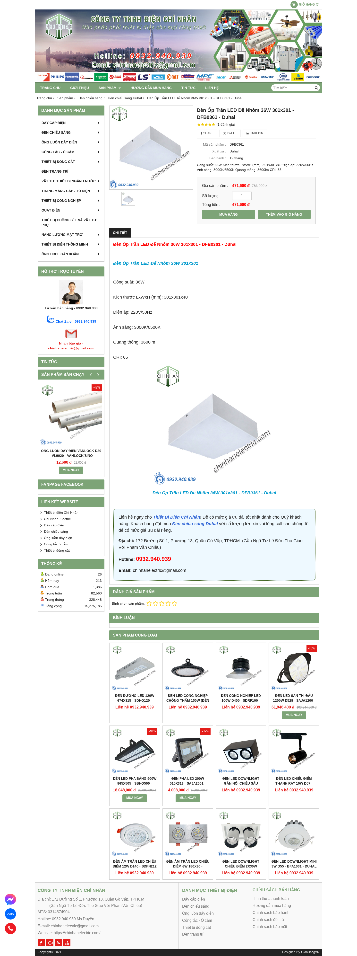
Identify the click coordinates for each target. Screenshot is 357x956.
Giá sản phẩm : (215, 185)
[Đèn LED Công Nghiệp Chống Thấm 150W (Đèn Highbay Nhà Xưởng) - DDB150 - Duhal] (188, 668)
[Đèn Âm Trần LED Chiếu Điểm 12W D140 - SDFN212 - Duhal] (134, 834)
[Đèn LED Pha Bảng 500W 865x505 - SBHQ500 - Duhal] (134, 751)
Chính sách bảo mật (270, 927)
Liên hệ (212, 88)
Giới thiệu (79, 88)
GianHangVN (310, 952)
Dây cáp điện (54, 123)
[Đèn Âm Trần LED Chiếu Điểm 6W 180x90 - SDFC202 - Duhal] (188, 834)
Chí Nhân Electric (57, 519)
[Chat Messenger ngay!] (10, 899)
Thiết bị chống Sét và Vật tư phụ (69, 222)
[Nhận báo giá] (71, 338)
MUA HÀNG (228, 214)
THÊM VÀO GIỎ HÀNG (284, 214)
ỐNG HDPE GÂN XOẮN (60, 254)
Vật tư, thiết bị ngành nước (69, 181)
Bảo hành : (217, 158)
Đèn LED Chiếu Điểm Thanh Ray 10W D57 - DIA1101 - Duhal (294, 783)
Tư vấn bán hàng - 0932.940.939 (71, 308)
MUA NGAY (71, 470)
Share (208, 133)
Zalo (10, 914)
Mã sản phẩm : (214, 144)
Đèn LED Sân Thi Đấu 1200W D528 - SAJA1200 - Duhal (294, 700)
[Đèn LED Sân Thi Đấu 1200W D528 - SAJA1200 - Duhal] (294, 668)
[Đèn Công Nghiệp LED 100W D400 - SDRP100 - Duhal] (241, 668)
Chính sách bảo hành (271, 913)
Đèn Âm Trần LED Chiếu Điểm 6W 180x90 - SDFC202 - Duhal (187, 866)
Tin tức (188, 88)
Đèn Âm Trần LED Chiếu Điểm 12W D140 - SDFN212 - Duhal (135, 866)
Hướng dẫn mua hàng (151, 88)
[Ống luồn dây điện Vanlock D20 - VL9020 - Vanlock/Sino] (71, 415)
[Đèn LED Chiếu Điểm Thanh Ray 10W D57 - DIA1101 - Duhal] (294, 751)
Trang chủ (50, 88)
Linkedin (256, 133)
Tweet (231, 133)
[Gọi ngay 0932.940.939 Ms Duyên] (10, 928)
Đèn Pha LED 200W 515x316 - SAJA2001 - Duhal (188, 783)
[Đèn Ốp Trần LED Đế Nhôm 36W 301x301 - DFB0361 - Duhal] (151, 147)
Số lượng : (211, 196)
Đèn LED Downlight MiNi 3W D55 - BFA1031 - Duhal (294, 863)
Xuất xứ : (219, 151)
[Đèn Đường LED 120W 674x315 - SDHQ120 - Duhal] (134, 668)
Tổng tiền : (211, 204)
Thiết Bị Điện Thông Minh (65, 244)
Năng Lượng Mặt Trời (63, 235)
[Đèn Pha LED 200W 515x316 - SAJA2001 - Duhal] (188, 751)
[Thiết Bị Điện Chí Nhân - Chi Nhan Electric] (178, 81)
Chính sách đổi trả (268, 920)
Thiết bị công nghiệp (61, 201)
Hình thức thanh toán (271, 898)
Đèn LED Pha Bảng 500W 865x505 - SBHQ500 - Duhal (134, 783)
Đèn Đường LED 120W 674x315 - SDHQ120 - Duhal (134, 700)
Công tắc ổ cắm (56, 544)
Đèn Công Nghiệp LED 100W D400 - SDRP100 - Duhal (241, 700)
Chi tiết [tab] (120, 233)
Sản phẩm (108, 88)
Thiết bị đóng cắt (58, 162)
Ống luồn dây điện (59, 142)
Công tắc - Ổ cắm (58, 152)
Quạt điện (51, 210)
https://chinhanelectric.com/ (77, 933)
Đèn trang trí (55, 171)
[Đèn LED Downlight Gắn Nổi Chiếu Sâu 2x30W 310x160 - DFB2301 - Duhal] (241, 751)
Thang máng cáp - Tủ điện (66, 191)
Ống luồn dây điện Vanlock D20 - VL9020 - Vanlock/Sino (71, 453)
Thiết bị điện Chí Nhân (61, 512)
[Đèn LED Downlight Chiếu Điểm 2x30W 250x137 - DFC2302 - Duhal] (241, 834)
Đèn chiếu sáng (56, 132)
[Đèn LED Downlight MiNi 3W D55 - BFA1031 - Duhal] (294, 834)
